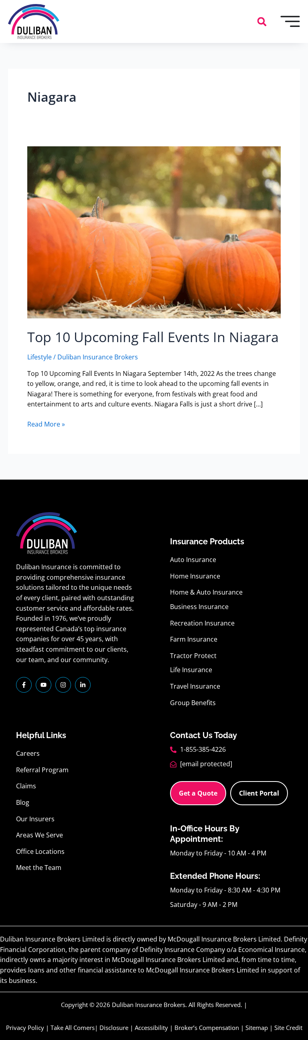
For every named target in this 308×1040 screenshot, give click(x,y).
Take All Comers (73, 1028)
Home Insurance (195, 576)
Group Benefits (193, 702)
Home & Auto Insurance (206, 592)
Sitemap (256, 1028)
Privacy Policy (25, 1028)
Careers (28, 753)
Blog (22, 802)
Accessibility (151, 1028)
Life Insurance (191, 669)
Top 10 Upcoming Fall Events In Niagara (153, 337)
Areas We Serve (39, 835)
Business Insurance (199, 606)
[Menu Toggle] (290, 21)
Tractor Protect (193, 655)
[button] (262, 22)
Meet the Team (38, 867)
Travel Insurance (195, 686)
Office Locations (40, 851)
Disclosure (113, 1028)
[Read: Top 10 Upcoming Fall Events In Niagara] (154, 232)
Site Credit (288, 1028)
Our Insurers (35, 818)
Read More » (46, 424)
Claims (26, 786)
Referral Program (42, 769)
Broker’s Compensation (206, 1028)
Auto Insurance (193, 559)
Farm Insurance (193, 639)
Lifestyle (39, 357)
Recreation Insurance (202, 623)
